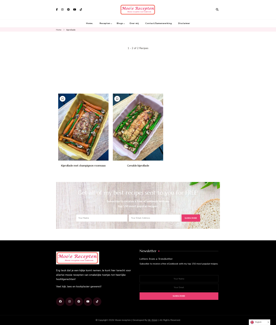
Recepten (105, 23)
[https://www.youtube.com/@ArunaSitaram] (88, 301)
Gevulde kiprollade (138, 165)
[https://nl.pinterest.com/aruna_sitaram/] (78, 301)
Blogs (120, 23)
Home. (89, 23)
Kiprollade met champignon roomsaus (83, 165)
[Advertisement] (138, 72)
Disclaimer (184, 23)
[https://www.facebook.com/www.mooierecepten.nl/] (60, 301)
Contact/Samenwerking (158, 23)
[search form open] (217, 9)
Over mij (134, 23)
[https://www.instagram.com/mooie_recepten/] (69, 301)
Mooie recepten (123, 320)
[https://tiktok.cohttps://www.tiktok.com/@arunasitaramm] (97, 301)
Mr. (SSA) (153, 320)
